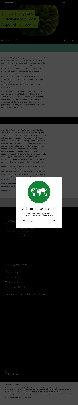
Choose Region (28, 221)
